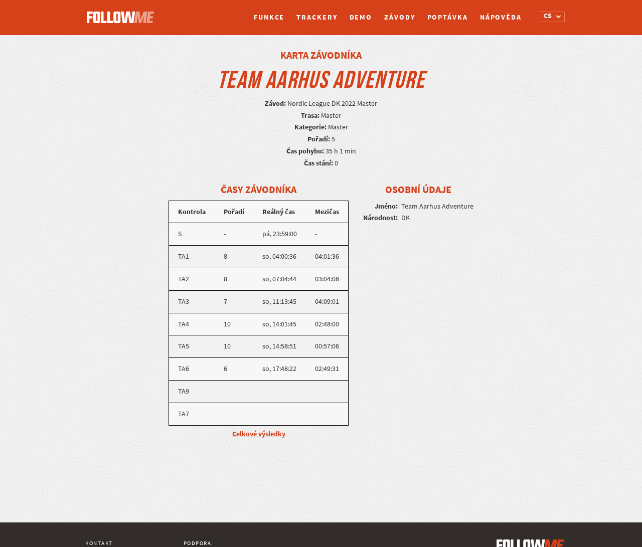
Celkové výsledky (258, 434)
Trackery (316, 17)
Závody (399, 17)
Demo (361, 17)
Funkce (269, 17)
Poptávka (447, 17)
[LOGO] (122, 12)
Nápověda (501, 17)
